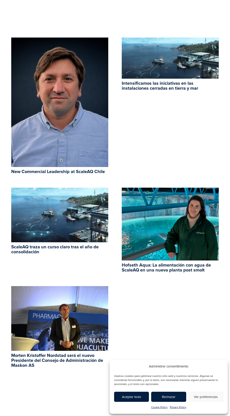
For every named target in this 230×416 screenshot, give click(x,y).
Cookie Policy (159, 407)
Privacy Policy (178, 407)
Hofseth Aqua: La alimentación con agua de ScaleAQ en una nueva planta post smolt (166, 268)
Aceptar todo (131, 397)
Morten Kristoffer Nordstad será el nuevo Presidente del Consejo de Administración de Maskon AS (57, 360)
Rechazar (168, 397)
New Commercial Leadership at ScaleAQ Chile (58, 171)
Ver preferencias (206, 397)
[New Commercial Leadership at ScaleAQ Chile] (59, 40)
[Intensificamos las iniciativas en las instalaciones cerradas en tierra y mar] (170, 40)
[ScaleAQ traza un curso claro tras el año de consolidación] (59, 191)
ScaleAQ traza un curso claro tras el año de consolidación (55, 249)
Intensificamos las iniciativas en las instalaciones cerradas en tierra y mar (160, 86)
